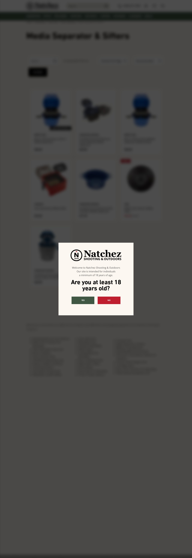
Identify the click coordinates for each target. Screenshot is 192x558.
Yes (83, 300)
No (109, 300)
